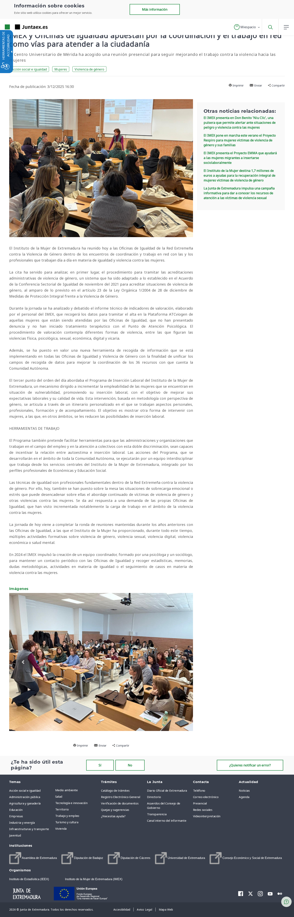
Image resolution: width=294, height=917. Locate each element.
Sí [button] (100, 872)
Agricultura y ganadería (25, 911)
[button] (247, 27)
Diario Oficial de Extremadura (167, 898)
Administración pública (24, 904)
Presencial (200, 911)
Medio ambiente (66, 897)
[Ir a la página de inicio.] (19, 26)
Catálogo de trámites (115, 898)
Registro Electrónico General (120, 904)
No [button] (130, 872)
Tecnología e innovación (71, 910)
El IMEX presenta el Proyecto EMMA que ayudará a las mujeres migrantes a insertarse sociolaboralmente (240, 158)
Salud (58, 904)
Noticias (244, 898)
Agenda (244, 904)
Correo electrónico (206, 904)
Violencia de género (89, 69)
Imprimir (238, 85)
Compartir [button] (278, 85)
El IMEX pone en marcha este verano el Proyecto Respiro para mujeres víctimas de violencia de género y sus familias (240, 140)
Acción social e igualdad (29, 69)
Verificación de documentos (119, 911)
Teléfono (199, 898)
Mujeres (60, 69)
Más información (154, 9)
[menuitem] (77, 897)
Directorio (154, 904)
